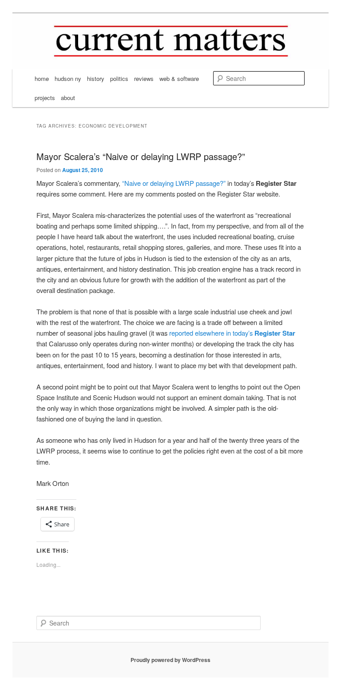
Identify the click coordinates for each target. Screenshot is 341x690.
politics (119, 78)
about (68, 97)
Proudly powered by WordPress (170, 660)
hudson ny (68, 78)
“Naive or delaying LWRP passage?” (173, 183)
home (42, 78)
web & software (179, 78)
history (95, 78)
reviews (144, 78)
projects (45, 97)
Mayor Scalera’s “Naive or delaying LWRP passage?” (140, 156)
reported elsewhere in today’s (231, 332)
